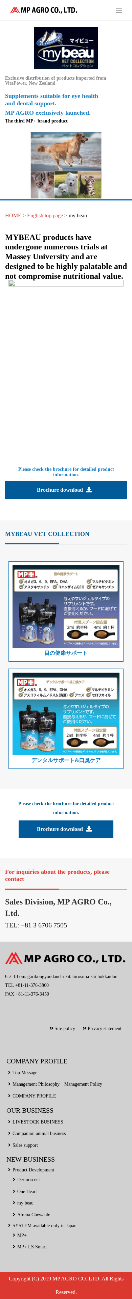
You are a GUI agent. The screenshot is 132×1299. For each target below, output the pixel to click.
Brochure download (60, 490)
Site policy (64, 1028)
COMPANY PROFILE (34, 1096)
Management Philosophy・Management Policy (57, 1084)
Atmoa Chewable (33, 1214)
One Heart (27, 1191)
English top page (45, 215)
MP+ (22, 1235)
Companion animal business (39, 1133)
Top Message (25, 1072)
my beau (78, 215)
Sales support (25, 1145)
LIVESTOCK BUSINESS (38, 1122)
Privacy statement (105, 1028)
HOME (13, 215)
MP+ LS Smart (32, 1246)
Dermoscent (28, 1179)
